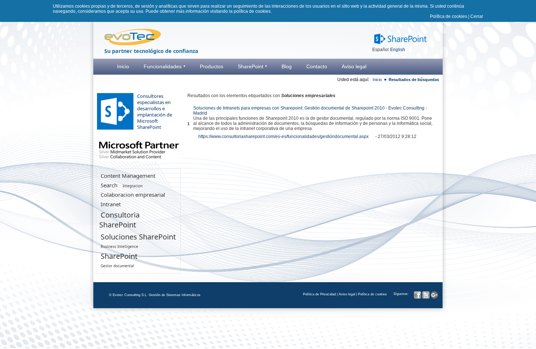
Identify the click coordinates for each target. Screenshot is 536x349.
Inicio (377, 79)
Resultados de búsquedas (414, 79)
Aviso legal (347, 294)
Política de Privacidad (319, 294)
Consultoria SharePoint (119, 220)
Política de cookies (448, 16)
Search (109, 185)
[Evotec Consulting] (132, 44)
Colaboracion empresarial (133, 194)
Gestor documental (117, 265)
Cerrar (476, 16)
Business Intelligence (119, 246)
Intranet (111, 204)
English (397, 49)
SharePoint (119, 256)
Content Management (128, 175)
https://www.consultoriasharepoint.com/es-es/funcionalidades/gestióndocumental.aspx (283, 136)
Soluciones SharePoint (138, 237)
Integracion (133, 185)
